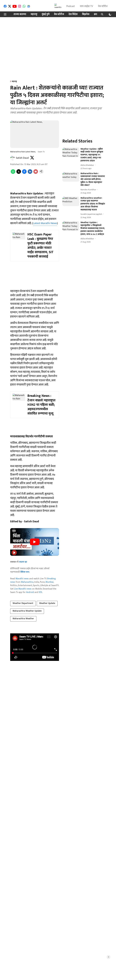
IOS (40, 592)
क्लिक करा (24, 572)
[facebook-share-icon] (24, 173)
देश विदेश (73, 14)
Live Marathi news (23, 589)
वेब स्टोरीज (103, 6)
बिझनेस (85, 14)
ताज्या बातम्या (20, 14)
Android (30, 592)
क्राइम (96, 14)
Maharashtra (27, 582)
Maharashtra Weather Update (27, 611)
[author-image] (12, 158)
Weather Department (23, 603)
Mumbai (49, 582)
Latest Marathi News (45, 223)
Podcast (70, 6)
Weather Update (47, 603)
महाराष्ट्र (34, 14)
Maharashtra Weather (23, 618)
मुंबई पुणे (46, 14)
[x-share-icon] (18, 173)
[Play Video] (35, 541)
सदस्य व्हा (23, 562)
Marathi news (22, 579)
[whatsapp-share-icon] (13, 173)
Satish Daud (22, 158)
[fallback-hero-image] (70, 152)
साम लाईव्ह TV (86, 6)
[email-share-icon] (35, 173)
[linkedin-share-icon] (30, 173)
